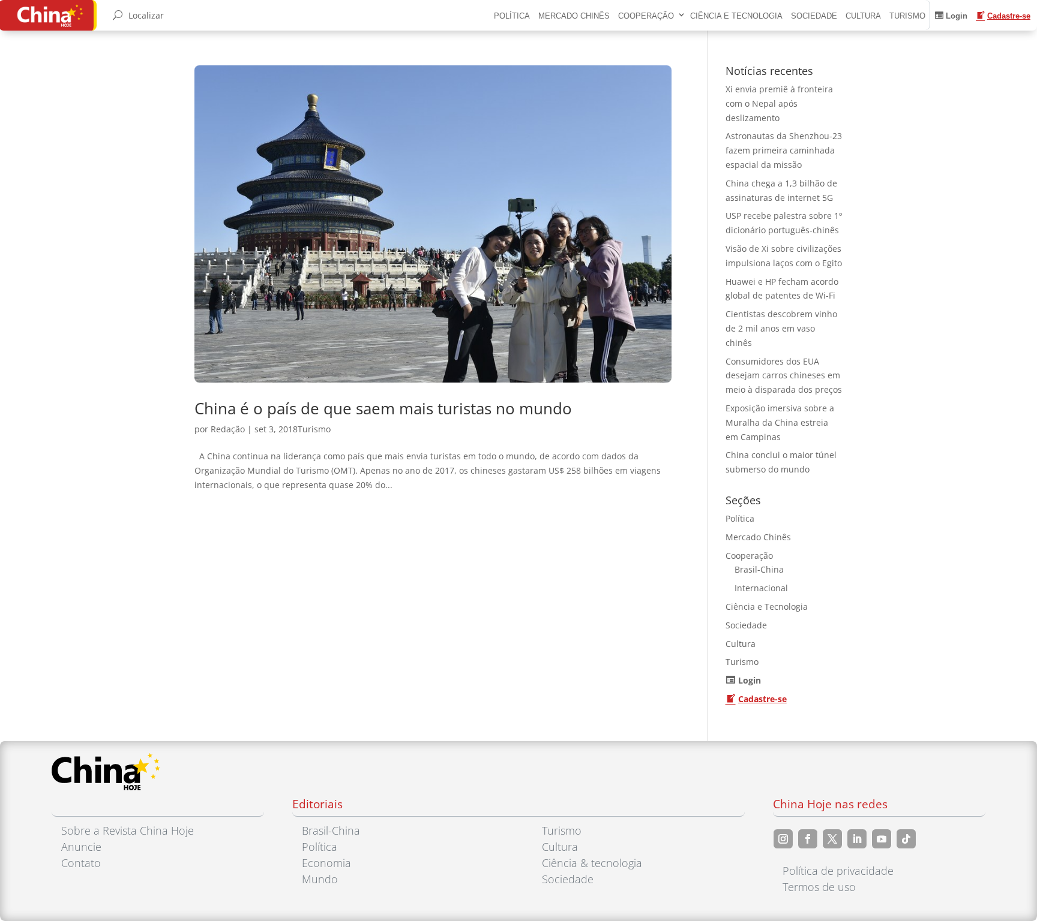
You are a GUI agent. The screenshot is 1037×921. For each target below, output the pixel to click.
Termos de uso (819, 887)
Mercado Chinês (574, 15)
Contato (81, 863)
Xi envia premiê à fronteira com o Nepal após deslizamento (779, 103)
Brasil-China (759, 569)
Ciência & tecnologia (592, 863)
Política (512, 15)
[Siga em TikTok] (906, 839)
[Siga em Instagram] (783, 839)
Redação (228, 429)
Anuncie (81, 846)
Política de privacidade (838, 870)
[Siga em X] (832, 839)
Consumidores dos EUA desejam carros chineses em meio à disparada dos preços (784, 376)
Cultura (863, 15)
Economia (326, 863)
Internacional (761, 588)
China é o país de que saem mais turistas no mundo (383, 408)
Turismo (907, 15)
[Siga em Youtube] (881, 839)
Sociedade (814, 15)
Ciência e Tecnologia (736, 15)
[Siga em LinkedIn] (857, 839)
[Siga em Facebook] (808, 839)
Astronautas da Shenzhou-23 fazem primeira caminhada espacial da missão (784, 150)
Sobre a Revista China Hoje (127, 830)
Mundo (320, 879)
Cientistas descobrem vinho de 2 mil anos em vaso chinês (781, 328)
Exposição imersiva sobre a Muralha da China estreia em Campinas (780, 422)
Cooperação (646, 15)
